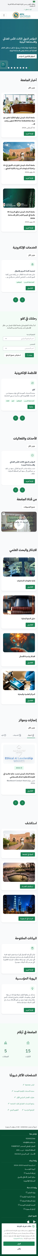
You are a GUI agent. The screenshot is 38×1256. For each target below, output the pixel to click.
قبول (19, 1243)
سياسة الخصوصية (18, 1238)
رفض (19, 1248)
